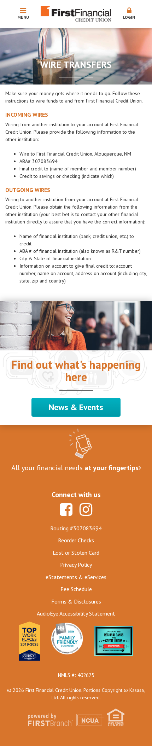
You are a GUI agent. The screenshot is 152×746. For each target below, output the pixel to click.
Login (129, 17)
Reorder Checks (76, 540)
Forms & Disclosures (76, 601)
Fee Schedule (76, 589)
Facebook (66, 509)
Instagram (86, 509)
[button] (129, 14)
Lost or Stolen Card (76, 552)
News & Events (76, 407)
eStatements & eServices (76, 577)
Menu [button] (23, 17)
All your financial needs (75, 468)
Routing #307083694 (76, 528)
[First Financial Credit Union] (76, 13)
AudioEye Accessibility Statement (76, 613)
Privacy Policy (76, 564)
